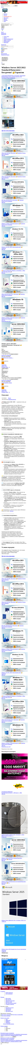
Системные (4, 77)
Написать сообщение (6, 355)
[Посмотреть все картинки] (15, 128)
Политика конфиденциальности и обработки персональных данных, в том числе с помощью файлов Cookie (14, 1035)
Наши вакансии (9, 992)
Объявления (8, 1008)
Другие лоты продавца (8, 130)
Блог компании (9, 993)
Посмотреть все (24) (6, 321)
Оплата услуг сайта (5, 1018)
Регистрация (4, 53)
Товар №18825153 (11, 77)
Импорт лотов (9, 1001)
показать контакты (14, 354)
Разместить (3, 33)
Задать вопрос (5, 368)
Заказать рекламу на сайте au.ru (8, 985)
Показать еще (5, 952)
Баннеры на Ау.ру (10, 1007)
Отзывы (3, 367)
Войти (2, 51)
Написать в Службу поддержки (7, 1038)
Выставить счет (9, 1011)
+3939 (6, 367)
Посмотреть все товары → (7, 357)
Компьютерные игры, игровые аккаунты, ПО (12, 76)
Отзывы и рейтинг (10, 1004)
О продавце (4, 382)
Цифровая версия (12, 399)
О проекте (3, 991)
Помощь (2, 997)
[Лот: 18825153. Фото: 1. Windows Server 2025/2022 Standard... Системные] (15, 97)
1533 (6, 366)
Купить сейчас (5, 351)
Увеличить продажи (10, 1000)
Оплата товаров (4, 1026)
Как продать (8, 999)
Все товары (9, 382)
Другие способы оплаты (8, 1023)
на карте (19, 377)
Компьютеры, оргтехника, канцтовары (16, 75)
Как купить (8, 998)
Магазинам (8, 1010)
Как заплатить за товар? (11, 1003)
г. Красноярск (5, 75)
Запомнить (4, 48)
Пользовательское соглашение (7, 1033)
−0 (9, 367)
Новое (9, 398)
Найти (3, 26)
